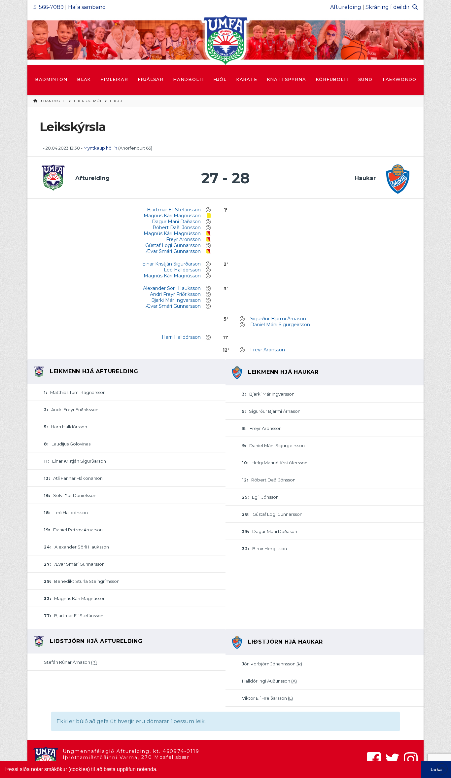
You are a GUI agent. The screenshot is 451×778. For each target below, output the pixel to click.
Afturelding (345, 7)
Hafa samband (87, 7)
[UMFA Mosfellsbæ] (225, 40)
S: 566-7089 (48, 7)
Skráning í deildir (387, 7)
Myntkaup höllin (100, 148)
